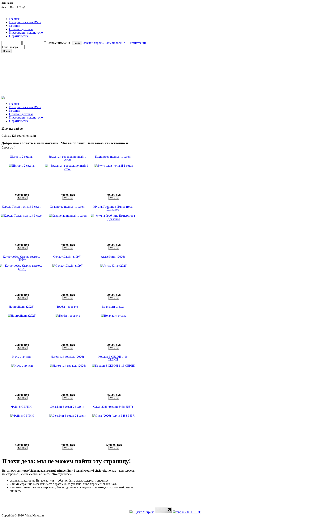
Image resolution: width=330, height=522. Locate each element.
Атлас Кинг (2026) (113, 256)
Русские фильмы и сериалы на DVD (22, 61)
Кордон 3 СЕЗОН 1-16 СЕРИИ (113, 358)
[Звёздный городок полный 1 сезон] (68, 169)
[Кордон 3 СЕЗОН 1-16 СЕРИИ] (113, 365)
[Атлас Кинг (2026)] (113, 265)
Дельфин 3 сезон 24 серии (67, 406)
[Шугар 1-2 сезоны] (22, 165)
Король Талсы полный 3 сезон (21, 206)
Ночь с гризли (21, 356)
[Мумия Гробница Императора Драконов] (114, 219)
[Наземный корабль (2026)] (68, 365)
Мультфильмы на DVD (16, 66)
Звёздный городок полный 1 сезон (67, 158)
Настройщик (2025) (21, 306)
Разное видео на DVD (15, 71)
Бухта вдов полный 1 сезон (113, 156)
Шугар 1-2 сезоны (21, 156)
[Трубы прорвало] (68, 315)
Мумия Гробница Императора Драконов (113, 208)
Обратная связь (19, 36)
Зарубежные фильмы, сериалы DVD (22, 55)
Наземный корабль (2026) (67, 356)
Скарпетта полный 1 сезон (67, 206)
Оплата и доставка (21, 29)
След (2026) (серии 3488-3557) (113, 406)
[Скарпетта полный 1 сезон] (68, 215)
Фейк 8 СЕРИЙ (21, 406)
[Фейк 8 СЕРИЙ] (22, 415)
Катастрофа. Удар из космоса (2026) (21, 258)
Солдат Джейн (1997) (67, 256)
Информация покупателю (26, 32)
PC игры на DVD (13, 82)
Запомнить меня (59, 42)
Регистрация (137, 42)
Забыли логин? (115, 42)
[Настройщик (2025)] (22, 315)
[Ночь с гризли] (22, 365)
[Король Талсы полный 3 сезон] (22, 215)
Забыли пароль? (94, 42)
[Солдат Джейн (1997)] (67, 265)
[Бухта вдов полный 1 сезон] (114, 165)
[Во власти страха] (113, 315)
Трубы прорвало (67, 306)
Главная (14, 18)
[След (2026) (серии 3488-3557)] (113, 415)
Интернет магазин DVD (25, 22)
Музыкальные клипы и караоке (20, 77)
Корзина (14, 25)
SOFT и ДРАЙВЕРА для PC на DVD (22, 87)
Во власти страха (113, 306)
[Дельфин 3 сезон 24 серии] (67, 415)
